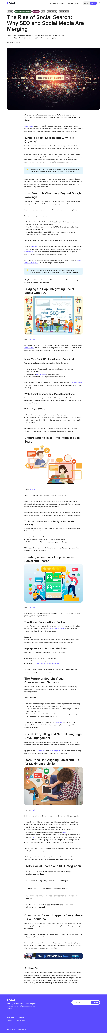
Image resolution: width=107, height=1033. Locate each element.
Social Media (36, 11)
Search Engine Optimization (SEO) (23, 11)
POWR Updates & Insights (56, 3)
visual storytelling (55, 751)
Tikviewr (35, 837)
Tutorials (9, 1020)
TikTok (43, 11)
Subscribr (34, 246)
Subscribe (95, 1002)
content (64, 832)
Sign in (86, 3)
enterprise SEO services (55, 628)
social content (29, 348)
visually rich (59, 722)
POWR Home (10, 1017)
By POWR (9, 42)
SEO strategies (40, 751)
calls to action (41, 374)
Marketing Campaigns (64, 11)
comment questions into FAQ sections (47, 663)
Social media (28, 126)
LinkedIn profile (76, 383)
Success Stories (20, 1020)
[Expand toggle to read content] (80, 873)
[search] (99, 3)
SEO (33, 201)
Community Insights (73, 3)
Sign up (93, 3)
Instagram (10, 11)
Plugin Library (22, 1017)
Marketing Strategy (52, 11)
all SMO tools (29, 252)
